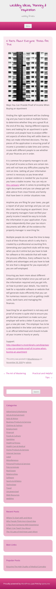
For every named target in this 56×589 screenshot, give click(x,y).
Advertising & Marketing (16, 411)
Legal (8, 456)
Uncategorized (12, 491)
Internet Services (13, 453)
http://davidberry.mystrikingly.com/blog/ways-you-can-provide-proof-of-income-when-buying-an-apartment (27, 348)
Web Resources (12, 495)
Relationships (12, 474)
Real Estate (11, 470)
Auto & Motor (12, 418)
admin (28, 362)
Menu (28, 26)
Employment (11, 429)
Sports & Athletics (13, 481)
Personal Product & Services (18, 463)
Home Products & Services (17, 449)
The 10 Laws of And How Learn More (21, 531)
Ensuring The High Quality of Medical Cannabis (26, 566)
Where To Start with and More (19, 517)
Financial (10, 432)
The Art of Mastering (14, 373)
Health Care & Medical (15, 446)
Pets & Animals (12, 467)
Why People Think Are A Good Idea (21, 521)
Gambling (10, 439)
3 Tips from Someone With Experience (22, 524)
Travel (8, 488)
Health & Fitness (13, 442)
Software (10, 477)
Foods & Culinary (13, 436)
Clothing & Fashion (14, 425)
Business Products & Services (18, 422)
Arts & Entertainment (15, 415)
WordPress (26, 583)
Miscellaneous (33, 359)
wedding (10, 498)
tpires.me (46, 583)
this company (12, 185)
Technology (11, 484)
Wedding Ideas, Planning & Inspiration (28, 7)
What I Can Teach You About (18, 528)
